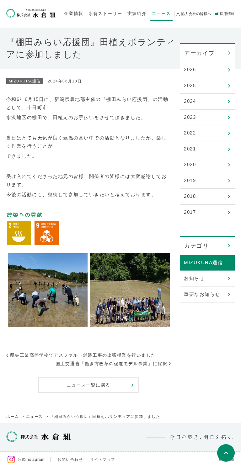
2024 (190, 101)
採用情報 (227, 14)
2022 (190, 132)
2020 (190, 164)
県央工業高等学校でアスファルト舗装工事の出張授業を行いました (83, 355)
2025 (190, 85)
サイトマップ (102, 459)
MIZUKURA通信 (203, 262)
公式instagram (31, 459)
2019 (190, 180)
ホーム (12, 416)
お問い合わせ (70, 459)
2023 (190, 117)
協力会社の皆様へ (196, 14)
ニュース (34, 416)
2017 (190, 212)
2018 (190, 196)
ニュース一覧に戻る (88, 384)
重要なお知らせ (202, 294)
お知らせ (194, 278)
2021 (190, 148)
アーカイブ (199, 53)
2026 (190, 69)
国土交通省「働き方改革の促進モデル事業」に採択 (111, 363)
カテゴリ (196, 246)
